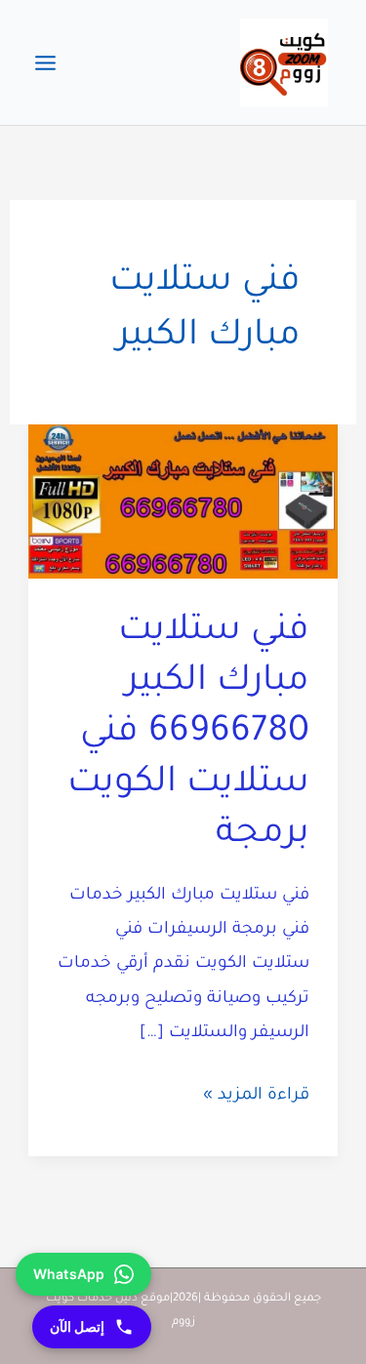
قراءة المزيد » (256, 1099)
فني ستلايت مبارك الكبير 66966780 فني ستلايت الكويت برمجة (188, 734)
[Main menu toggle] (46, 62)
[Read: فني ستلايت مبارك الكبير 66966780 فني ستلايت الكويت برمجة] (183, 503)
